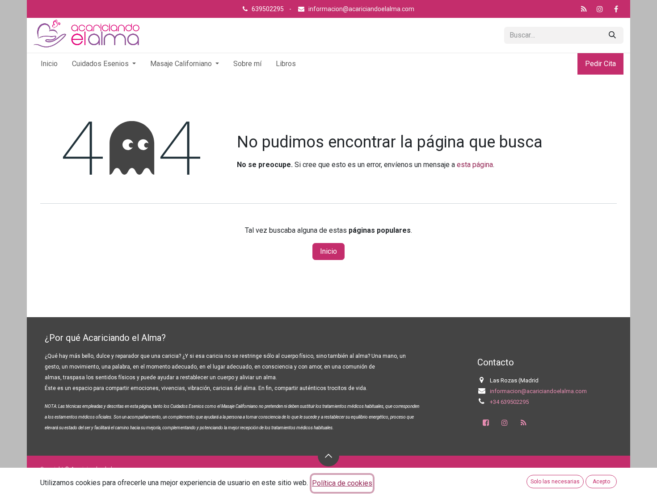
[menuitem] (49, 64)
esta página (475, 164)
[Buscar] (612, 35)
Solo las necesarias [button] (555, 481)
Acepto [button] (601, 481)
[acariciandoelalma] (584, 9)
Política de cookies (342, 483)
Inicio (328, 251)
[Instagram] (600, 9)
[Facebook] (616, 9)
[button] (328, 455)
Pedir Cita (600, 63)
